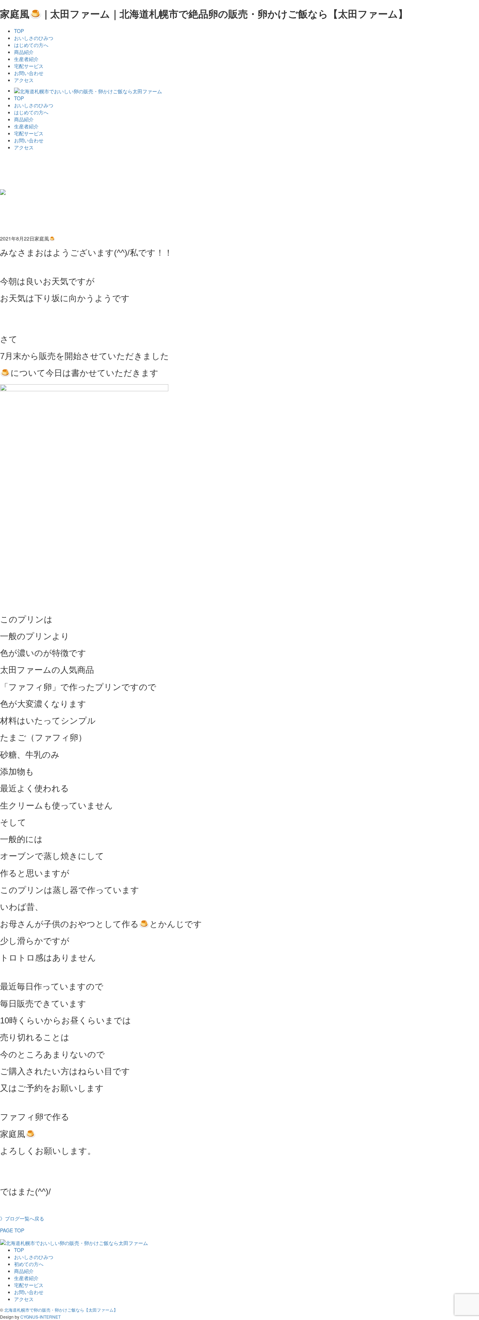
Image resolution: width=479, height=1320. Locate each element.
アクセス (24, 79)
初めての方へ (28, 1263)
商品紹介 (24, 51)
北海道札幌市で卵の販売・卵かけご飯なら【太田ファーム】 (61, 1310)
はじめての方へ (31, 44)
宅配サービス (28, 65)
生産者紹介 (26, 58)
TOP (19, 30)
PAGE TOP (12, 1230)
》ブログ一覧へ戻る (22, 1218)
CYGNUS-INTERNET (40, 1317)
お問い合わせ (28, 72)
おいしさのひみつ (33, 37)
